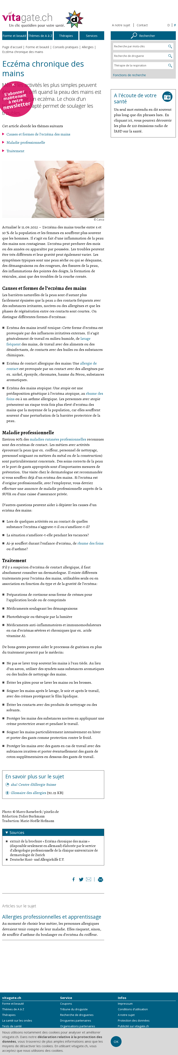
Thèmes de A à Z (13, 1009)
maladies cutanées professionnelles (58, 439)
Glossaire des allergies (29, 792)
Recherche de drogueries (77, 1015)
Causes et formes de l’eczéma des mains (38, 134)
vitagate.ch (11, 998)
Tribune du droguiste (74, 1009)
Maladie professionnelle (26, 142)
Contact (142, 25)
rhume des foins (90, 543)
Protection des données (134, 1020)
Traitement (15, 151)
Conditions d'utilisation (133, 1009)
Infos (122, 998)
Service (66, 998)
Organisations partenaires (77, 1026)
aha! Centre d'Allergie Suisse (33, 784)
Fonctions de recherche (129, 75)
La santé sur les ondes (17, 1020)
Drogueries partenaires (75, 1020)
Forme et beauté (13, 1003)
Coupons (66, 1003)
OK (116, 1041)
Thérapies (9, 1015)
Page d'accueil (12, 47)
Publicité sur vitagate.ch (133, 1026)
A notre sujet (121, 25)
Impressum (125, 1003)
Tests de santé (12, 1026)
